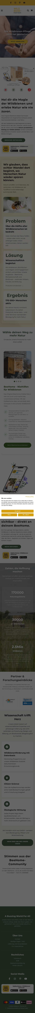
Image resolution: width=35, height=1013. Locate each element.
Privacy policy (30, 496)
